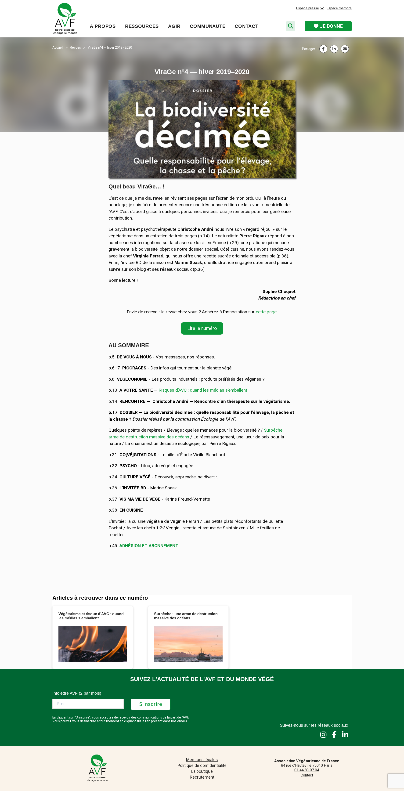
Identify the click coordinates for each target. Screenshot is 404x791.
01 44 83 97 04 (306, 770)
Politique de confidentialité (202, 765)
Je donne (331, 26)
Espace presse (307, 8)
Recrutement (202, 777)
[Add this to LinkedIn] (334, 49)
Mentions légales (202, 759)
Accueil (57, 47)
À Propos (103, 26)
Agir (174, 26)
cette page (266, 311)
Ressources (142, 26)
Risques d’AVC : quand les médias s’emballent (203, 390)
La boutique (202, 771)
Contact (246, 26)
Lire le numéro (202, 328)
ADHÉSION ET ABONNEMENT (148, 545)
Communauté (207, 26)
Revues (75, 47)
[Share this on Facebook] (323, 49)
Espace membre (339, 8)
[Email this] (345, 49)
